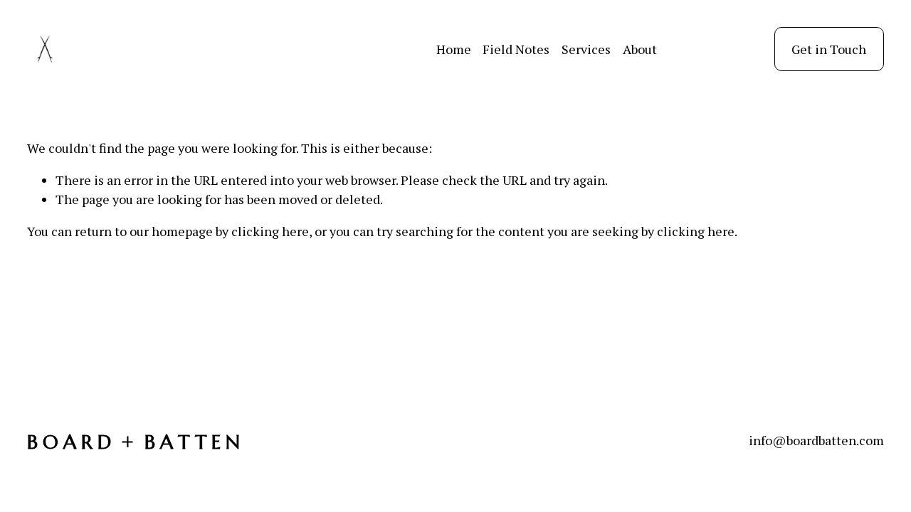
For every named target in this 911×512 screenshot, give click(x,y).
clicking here (270, 231)
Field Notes (516, 49)
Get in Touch (828, 49)
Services (586, 49)
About (640, 49)
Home (453, 49)
